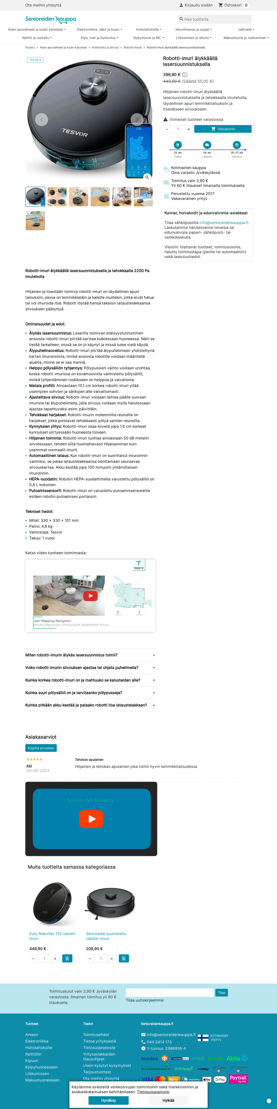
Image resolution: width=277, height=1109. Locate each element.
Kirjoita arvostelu (41, 748)
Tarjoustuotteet (97, 1071)
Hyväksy (108, 1100)
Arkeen (31, 1034)
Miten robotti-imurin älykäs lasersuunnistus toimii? (71, 655)
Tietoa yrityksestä (99, 1041)
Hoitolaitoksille (147, 29)
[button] (195, 5)
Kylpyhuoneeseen (41, 1067)
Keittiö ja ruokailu (35, 38)
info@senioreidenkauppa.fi (224, 222)
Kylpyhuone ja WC (147, 38)
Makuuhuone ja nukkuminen (245, 38)
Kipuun (31, 1060)
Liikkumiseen (37, 1073)
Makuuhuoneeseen (42, 1080)
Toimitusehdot (96, 1034)
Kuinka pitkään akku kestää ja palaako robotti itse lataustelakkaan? (86, 705)
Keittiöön (33, 1054)
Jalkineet (245, 29)
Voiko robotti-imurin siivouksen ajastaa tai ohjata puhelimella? (81, 667)
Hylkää (168, 1100)
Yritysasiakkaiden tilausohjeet (99, 1056)
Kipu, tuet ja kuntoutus (98, 38)
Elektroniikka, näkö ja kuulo (98, 29)
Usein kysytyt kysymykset (107, 1065)
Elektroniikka (36, 1041)
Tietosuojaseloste (99, 1047)
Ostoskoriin (223, 128)
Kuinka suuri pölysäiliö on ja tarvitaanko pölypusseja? (73, 692)
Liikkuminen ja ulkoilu (192, 38)
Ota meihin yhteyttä (43, 5)
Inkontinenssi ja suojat (192, 29)
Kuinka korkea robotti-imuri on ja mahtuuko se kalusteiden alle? (82, 680)
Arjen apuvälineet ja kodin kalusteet (35, 29)
